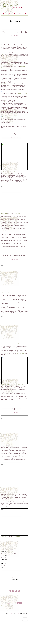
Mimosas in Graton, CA (6, 384)
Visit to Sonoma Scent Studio (14, 32)
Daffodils (3, 491)
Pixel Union (14, 613)
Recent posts (5, 546)
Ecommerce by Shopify (23, 613)
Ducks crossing (4, 536)
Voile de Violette (16, 118)
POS (17, 613)
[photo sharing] (14, 156)
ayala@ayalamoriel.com (14, 577)
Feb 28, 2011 (14, 412)
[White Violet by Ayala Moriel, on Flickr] (4, 116)
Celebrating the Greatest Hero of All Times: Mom (10, 553)
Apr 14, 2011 (14, 35)
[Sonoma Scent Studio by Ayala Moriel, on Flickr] (5, 41)
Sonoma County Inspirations (14, 134)
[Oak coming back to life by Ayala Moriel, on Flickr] (6, 92)
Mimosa (2, 445)
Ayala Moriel (16, 171)
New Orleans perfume (21, 353)
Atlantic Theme (8, 613)
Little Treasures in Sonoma (14, 255)
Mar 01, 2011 (14, 137)
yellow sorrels (14, 395)
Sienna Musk (18, 93)
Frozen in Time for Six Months (7, 557)
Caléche (2, 561)
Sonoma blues (4, 343)
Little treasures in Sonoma (6, 292)
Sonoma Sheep (4, 213)
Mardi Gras (6, 353)
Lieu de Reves (3, 101)
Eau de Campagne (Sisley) (6, 565)
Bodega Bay (3, 171)
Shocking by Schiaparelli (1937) (7, 549)
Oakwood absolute (4, 83)
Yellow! (14, 409)
